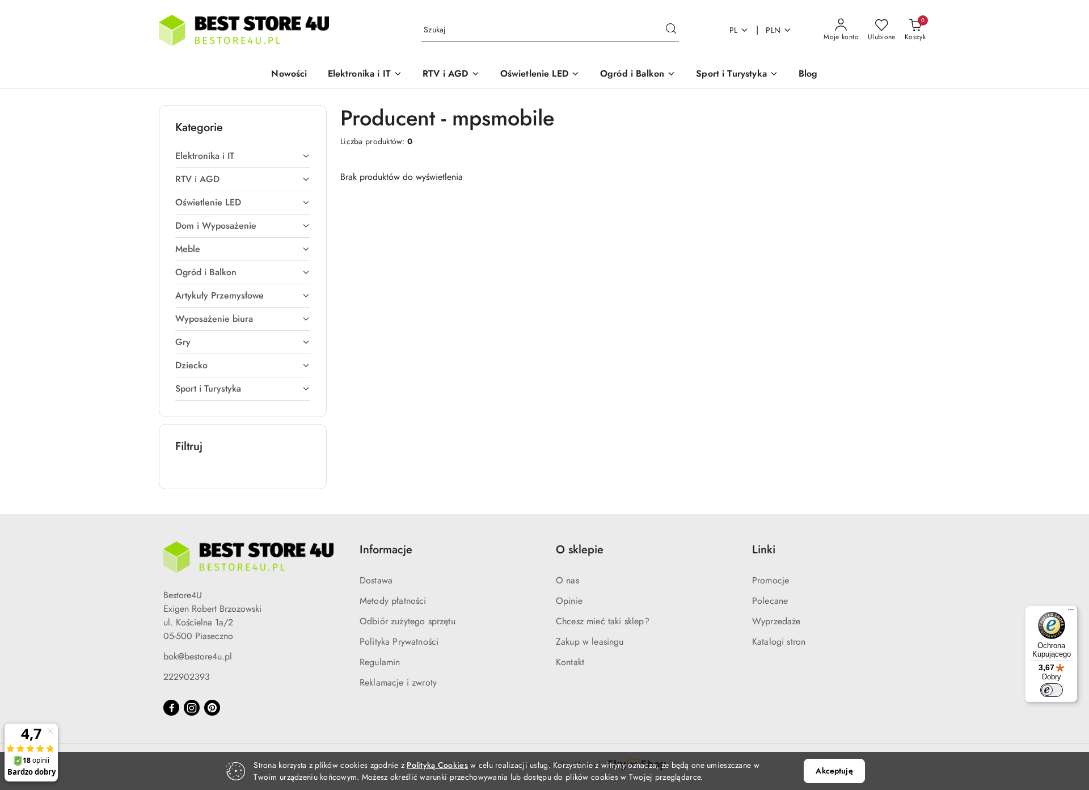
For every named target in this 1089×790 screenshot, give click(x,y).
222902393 (186, 676)
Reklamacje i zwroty (398, 682)
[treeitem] (242, 156)
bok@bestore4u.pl (197, 656)
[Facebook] (171, 708)
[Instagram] (192, 708)
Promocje (770, 580)
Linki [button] (763, 549)
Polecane (770, 600)
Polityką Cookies (437, 765)
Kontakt (570, 662)
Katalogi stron (778, 641)
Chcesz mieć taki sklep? (602, 621)
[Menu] (1071, 612)
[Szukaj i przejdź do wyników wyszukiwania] (671, 30)
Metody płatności (393, 600)
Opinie (569, 600)
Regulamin (380, 662)
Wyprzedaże (776, 621)
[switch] (1051, 690)
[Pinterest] (212, 708)
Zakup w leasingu (590, 641)
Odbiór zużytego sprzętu (407, 621)
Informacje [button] (386, 549)
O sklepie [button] (579, 549)
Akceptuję (834, 770)
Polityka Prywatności (399, 641)
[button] (365, 74)
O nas (567, 580)
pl (733, 30)
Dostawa (376, 580)
